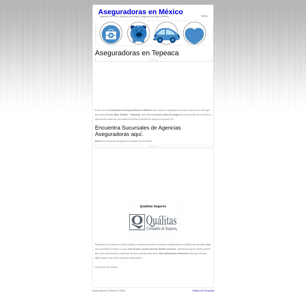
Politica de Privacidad (203, 290)
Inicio (204, 16)
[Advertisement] (153, 84)
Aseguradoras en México (140, 10)
